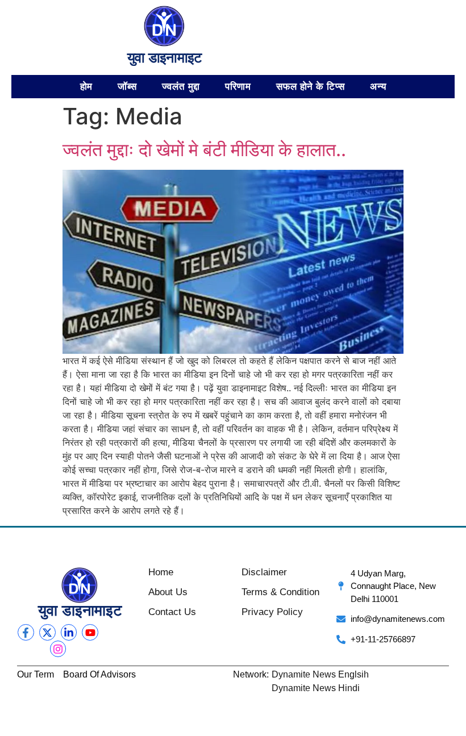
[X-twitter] (47, 632)
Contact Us (172, 612)
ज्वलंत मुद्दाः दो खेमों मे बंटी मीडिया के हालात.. (204, 150)
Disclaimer (264, 572)
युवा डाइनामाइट (164, 57)
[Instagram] (58, 649)
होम (86, 86)
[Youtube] (90, 632)
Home (160, 572)
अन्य (378, 86)
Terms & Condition (280, 592)
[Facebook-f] (26, 632)
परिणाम (238, 86)
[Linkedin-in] (69, 632)
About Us (168, 592)
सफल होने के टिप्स (310, 86)
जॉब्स (127, 86)
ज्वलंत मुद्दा (181, 86)
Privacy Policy (272, 612)
